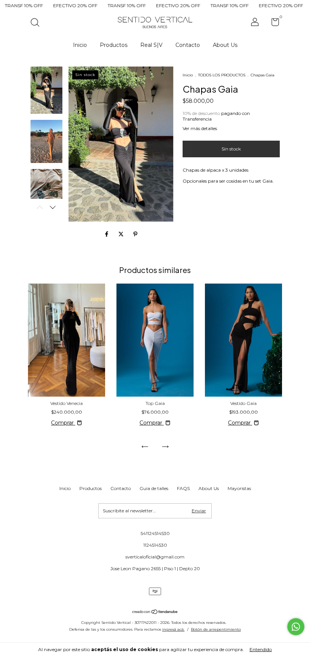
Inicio (80, 45)
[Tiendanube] (155, 612)
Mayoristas (239, 488)
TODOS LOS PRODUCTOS (221, 75)
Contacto (187, 45)
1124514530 (155, 545)
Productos (113, 45)
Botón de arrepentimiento (216, 629)
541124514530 (155, 533)
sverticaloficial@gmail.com (155, 557)
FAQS (183, 488)
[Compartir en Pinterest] (135, 234)
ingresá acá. (173, 629)
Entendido (261, 649)
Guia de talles (154, 488)
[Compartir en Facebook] (107, 234)
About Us (225, 45)
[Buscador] (37, 23)
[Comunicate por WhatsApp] (295, 626)
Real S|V (151, 45)
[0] (272, 23)
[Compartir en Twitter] (121, 234)
